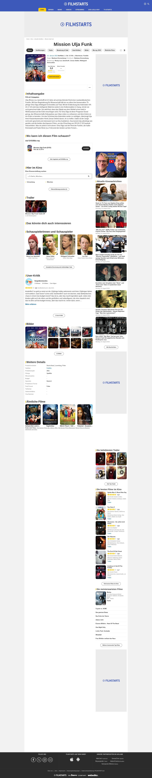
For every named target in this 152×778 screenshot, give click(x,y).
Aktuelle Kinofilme (38, 39)
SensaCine (115, 758)
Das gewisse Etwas (102, 612)
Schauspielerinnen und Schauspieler (49, 231)
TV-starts (108, 9)
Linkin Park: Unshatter (103, 631)
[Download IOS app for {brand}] (73, 759)
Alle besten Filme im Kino (111, 584)
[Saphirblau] (50, 414)
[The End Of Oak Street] (101, 557)
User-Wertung (51, 66)
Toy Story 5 (111, 507)
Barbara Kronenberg (59, 58)
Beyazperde (99, 761)
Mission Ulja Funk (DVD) (42, 147)
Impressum (62, 771)
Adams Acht (99, 620)
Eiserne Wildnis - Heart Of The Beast (107, 623)
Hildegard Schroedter (67, 256)
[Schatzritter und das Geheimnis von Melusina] (33, 414)
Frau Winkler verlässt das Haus (105, 638)
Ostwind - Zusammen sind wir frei (89, 426)
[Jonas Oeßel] (50, 244)
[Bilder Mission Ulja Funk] (36, 337)
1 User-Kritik (59, 315)
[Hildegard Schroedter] (67, 244)
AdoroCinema (115, 761)
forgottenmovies (41, 281)
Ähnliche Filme (35, 401)
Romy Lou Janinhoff (62, 60)
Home (27, 39)
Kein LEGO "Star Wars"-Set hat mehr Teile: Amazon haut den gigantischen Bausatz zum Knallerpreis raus (110, 338)
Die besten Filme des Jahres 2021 (47, 428)
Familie (85, 55)
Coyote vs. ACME (101, 608)
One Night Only (100, 627)
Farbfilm (49, 368)
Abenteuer (79, 55)
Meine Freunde (61, 66)
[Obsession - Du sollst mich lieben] (101, 528)
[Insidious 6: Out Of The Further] (101, 572)
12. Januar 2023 (52, 55)
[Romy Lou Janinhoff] (33, 244)
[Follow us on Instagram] (45, 759)
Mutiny (109, 592)
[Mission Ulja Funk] (35, 68)
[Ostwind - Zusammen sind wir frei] (85, 414)
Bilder (30, 323)
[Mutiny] (101, 598)
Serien (50, 9)
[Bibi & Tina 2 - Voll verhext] (67, 414)
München (50, 182)
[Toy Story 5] (101, 513)
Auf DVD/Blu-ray (32, 141)
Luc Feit (84, 256)
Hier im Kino (34, 167)
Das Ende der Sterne (102, 616)
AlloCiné (99, 758)
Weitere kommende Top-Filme (111, 645)
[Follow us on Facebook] (33, 759)
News (60, 9)
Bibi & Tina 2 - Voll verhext (69, 426)
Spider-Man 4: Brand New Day (116, 492)
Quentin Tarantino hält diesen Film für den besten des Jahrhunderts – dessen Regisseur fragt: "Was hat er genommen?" (110, 311)
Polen (64, 365)
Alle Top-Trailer (111, 484)
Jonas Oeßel (74, 60)
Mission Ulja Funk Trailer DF (35, 214)
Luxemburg (58, 365)
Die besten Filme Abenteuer (66, 428)
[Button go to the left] (121, 50)
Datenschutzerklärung (88, 771)
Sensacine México (108, 764)
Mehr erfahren (30, 304)
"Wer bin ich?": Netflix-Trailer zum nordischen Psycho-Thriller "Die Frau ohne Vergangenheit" (111, 230)
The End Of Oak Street (114, 551)
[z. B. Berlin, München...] (88, 176)
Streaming (79, 9)
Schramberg (31, 182)
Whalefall (99, 635)
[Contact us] (50, 759)
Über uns (50, 771)
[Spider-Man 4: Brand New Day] (101, 498)
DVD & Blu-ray (94, 9)
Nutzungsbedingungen (73, 771)
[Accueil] (76, 4)
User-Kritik (33, 275)
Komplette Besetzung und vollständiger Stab (59, 267)
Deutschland (50, 365)
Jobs (55, 771)
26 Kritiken (45, 283)
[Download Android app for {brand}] (79, 759)
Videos (68, 9)
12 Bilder (59, 353)
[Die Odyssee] (101, 543)
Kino (42, 9)
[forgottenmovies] (28, 281)
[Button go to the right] (124, 50)
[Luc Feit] (85, 244)
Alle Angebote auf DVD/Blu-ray (59, 159)
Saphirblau (50, 426)
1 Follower (38, 283)
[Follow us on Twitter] (39, 759)
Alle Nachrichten (111, 347)
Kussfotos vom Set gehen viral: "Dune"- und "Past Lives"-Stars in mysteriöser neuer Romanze (110, 284)
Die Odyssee (111, 536)
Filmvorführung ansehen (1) (59, 189)
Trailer (30, 197)
